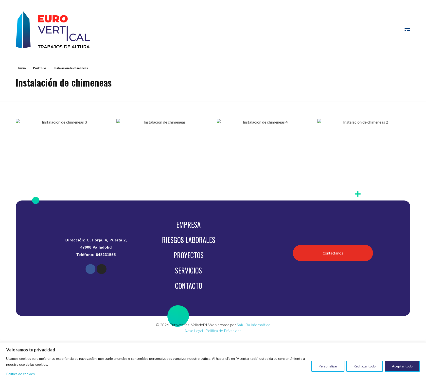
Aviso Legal (193, 330)
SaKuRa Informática (253, 324)
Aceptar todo (402, 366)
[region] (213, 361)
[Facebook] (90, 269)
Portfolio (39, 68)
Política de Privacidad (224, 330)
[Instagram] (101, 269)
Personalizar (328, 366)
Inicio (22, 68)
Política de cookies (20, 374)
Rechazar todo (365, 366)
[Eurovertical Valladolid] (53, 29)
